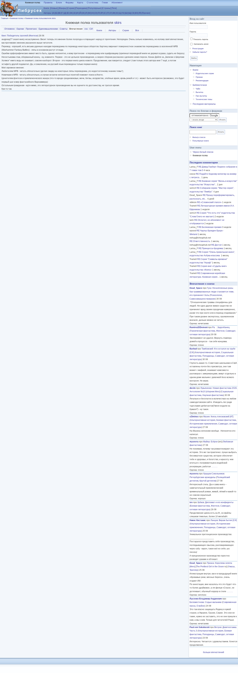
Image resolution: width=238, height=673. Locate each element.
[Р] (102, 13)
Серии (125, 30)
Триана (210, 563)
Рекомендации (202, 80)
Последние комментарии (204, 162)
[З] (74, 13)
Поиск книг (196, 127)
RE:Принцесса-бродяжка (210, 248)
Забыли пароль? (199, 52)
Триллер (194, 570)
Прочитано (31, 29)
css (86, 29)
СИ (91, 29)
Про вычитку (201, 96)
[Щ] (129, 13)
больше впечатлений (213, 652)
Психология (216, 295)
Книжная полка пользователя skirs (40, 18)
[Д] (65, 13)
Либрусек (30, 10)
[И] (77, 13)
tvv (191, 502)
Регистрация (198, 48)
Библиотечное (200, 85)
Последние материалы (204, 104)
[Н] (92, 13)
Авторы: (48, 13)
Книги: (47, 8)
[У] (111, 13)
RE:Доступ (216, 245)
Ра (214, 327)
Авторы (112, 30)
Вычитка (199, 92)
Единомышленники (48, 29)
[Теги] (114, 8)
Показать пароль (200, 39)
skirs (117, 23)
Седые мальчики (213, 602)
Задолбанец (223, 327)
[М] (89, 13)
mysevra (194, 441)
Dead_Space (196, 288)
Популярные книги (200, 141)
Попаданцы (208, 356)
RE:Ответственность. (200, 241)
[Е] (68, 13)
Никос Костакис (198, 520)
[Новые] (54, 8)
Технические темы (204, 99)
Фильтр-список (198, 137)
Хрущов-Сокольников (213, 473)
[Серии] (71, 8)
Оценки (20, 29)
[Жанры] (62, 8)
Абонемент (117, 2)
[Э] (133, 13)
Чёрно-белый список (203, 152)
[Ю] (136, 13)
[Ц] (120, 13)
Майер (206, 441)
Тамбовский (207, 349)
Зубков (200, 502)
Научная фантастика (212, 395)
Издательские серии (205, 73)
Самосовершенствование (202, 299)
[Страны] (106, 8)
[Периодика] (81, 8)
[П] (99, 13)
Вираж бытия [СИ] (228, 520)
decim (193, 388)
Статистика (92, 2)
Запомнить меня (201, 44)
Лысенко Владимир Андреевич (206, 599)
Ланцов (214, 520)
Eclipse (214, 441)
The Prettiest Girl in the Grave (210, 566)
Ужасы (231, 566)
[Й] (80, 13)
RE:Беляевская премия (210, 227)
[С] (105, 13)
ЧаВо (198, 89)
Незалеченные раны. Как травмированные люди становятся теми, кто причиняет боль (212, 291)
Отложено (10, 29)
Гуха (209, 288)
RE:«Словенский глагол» (209, 202)
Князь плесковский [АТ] (222, 416)
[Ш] (126, 13)
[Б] (56, 13)
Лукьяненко (206, 388)
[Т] (108, 13)
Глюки (105, 2)
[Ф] (114, 13)
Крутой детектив (207, 481)
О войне (201, 606)
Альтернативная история (207, 352)
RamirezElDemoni (199, 327)
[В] (59, 13)
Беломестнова (197, 602)
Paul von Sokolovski (200, 627)
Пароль (193, 32)
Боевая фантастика (226, 420)
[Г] (62, 13)
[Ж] (71, 13)
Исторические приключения (203, 424)
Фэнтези (33, 35)
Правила (48, 2)
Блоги (59, 2)
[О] (95, 13)
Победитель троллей (17, 35)
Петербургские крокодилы (203, 477)
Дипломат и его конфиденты (219, 502)
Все (137, 30)
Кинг (4, 35)
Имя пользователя (198, 23)
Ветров (217, 627)
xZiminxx (194, 416)
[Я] (140, 13)
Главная (4, 18)
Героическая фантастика (202, 331)
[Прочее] (146, 13)
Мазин (206, 416)
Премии (199, 77)
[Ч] (123, 13)
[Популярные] (94, 8)
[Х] (117, 13)
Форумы (70, 2)
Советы (63, 29)
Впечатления (76, 29)
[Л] (86, 13)
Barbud (193, 349)
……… (214, 466)
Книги (99, 30)
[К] (83, 13)
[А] (53, 13)
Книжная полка (32, 2)
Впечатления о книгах (202, 283)
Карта (80, 2)
